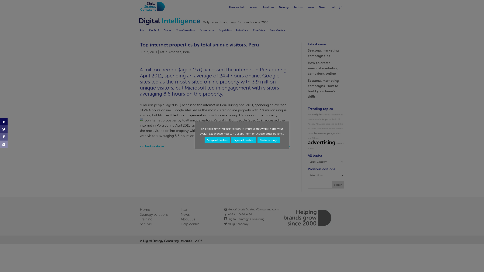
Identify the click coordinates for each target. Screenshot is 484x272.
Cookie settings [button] (268, 140)
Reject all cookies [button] (243, 140)
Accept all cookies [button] (217, 140)
